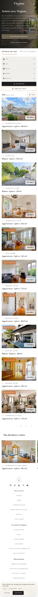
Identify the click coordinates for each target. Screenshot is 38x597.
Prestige (19, 514)
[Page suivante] (26, 426)
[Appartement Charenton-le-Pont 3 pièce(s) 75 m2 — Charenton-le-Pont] (19, 401)
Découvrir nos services (19, 36)
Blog (19, 534)
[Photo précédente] (5, 109)
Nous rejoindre (19, 539)
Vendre (19, 500)
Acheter (19, 495)
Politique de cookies (19, 573)
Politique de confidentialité (19, 569)
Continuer (18, 593)
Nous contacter (19, 553)
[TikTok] (15, 485)
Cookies (5, 588)
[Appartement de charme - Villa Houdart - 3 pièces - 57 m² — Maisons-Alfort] (19, 271)
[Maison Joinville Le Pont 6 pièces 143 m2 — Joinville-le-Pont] (19, 174)
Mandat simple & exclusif (19, 510)
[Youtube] (27, 485)
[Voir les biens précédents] (5, 451)
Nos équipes (19, 544)
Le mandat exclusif (19, 505)
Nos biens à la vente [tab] (9, 51)
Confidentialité (13, 588)
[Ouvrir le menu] (34, 4)
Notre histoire (19, 530)
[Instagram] (10, 485)
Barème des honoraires (19, 564)
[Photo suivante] (33, 109)
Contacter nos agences (19, 42)
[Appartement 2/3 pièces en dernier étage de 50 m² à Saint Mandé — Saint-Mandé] (19, 239)
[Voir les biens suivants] (32, 451)
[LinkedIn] (19, 485)
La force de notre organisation (19, 548)
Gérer (20, 588)
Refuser (7, 593)
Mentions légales (19, 578)
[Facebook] (23, 485)
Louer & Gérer (19, 519)
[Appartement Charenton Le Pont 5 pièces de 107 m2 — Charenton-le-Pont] (19, 109)
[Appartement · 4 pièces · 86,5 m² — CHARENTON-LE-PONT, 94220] (18, 451)
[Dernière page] (32, 426)
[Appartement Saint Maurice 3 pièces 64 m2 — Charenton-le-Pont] (19, 206)
